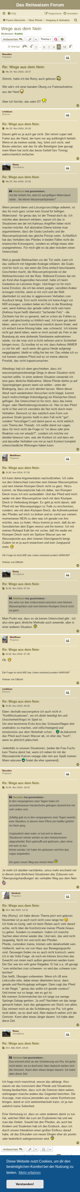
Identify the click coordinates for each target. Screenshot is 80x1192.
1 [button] (36, 47)
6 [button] (44, 47)
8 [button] (54, 47)
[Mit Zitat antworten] (67, 58)
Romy (16, 164)
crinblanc (7, 111)
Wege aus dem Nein (21, 28)
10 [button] (64, 47)
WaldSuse (19, 191)
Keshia (19, 33)
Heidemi (16, 893)
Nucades (7, 54)
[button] (24, 46)
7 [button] (49, 47)
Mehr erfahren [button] (30, 1172)
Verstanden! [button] (25, 1184)
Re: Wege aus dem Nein (23, 67)
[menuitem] (11, 13)
